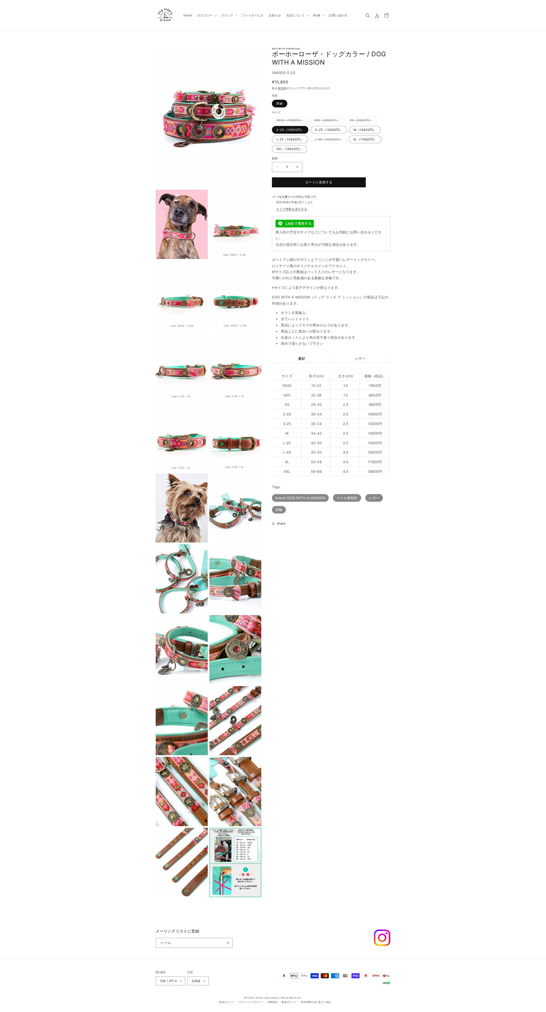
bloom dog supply (267, 997)
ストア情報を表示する (291, 209)
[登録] (227, 943)
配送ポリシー (289, 1002)
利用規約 (273, 1002)
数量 (275, 158)
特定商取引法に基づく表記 (316, 1002)
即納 (279, 103)
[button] (206, 15)
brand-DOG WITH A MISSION (300, 498)
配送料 (282, 88)
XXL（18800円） (289, 149)
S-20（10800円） (290, 130)
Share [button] (281, 523)
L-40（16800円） (330, 140)
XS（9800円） (362, 121)
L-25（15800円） (289, 139)
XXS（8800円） (328, 121)
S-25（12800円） (329, 130)
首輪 (278, 509)
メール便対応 (347, 498)
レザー (374, 498)
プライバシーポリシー (250, 1002)
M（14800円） (365, 130)
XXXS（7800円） (291, 121)
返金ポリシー (226, 1002)
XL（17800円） (365, 139)
